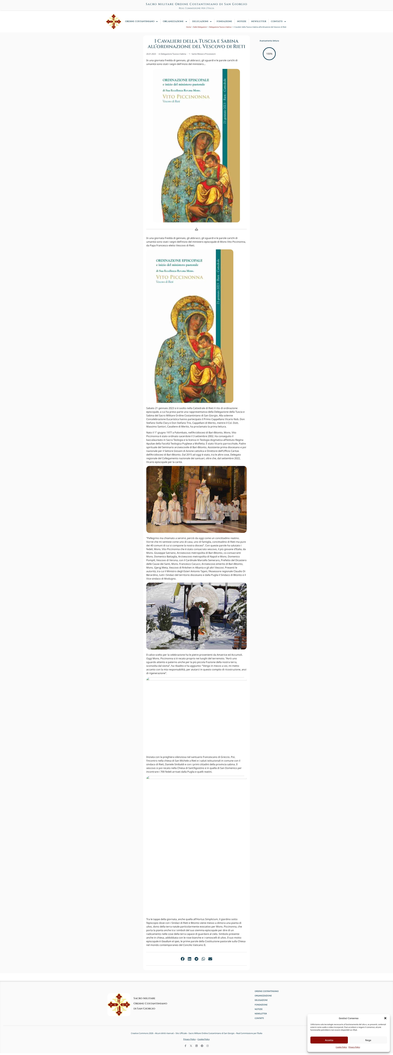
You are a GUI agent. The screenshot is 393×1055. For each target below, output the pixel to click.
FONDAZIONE (224, 21)
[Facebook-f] (185, 1046)
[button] (385, 1018)
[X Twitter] (191, 1046)
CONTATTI (276, 21)
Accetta (329, 1040)
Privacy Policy (354, 1047)
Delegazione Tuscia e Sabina (173, 53)
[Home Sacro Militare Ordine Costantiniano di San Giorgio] (113, 21)
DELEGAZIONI (200, 21)
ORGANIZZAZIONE (173, 21)
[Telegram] (202, 1046)
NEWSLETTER (258, 21)
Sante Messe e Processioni (204, 53)
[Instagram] (207, 1046)
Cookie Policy (341, 1047)
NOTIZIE (241, 21)
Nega (368, 1040)
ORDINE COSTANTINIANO (139, 21)
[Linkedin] (196, 1046)
